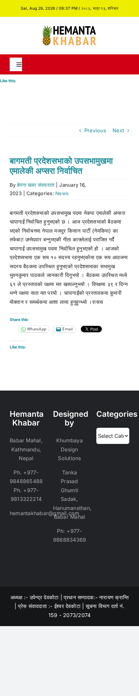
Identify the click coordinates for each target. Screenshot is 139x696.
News (62, 193)
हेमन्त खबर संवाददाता (35, 185)
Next (118, 130)
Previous (95, 130)
